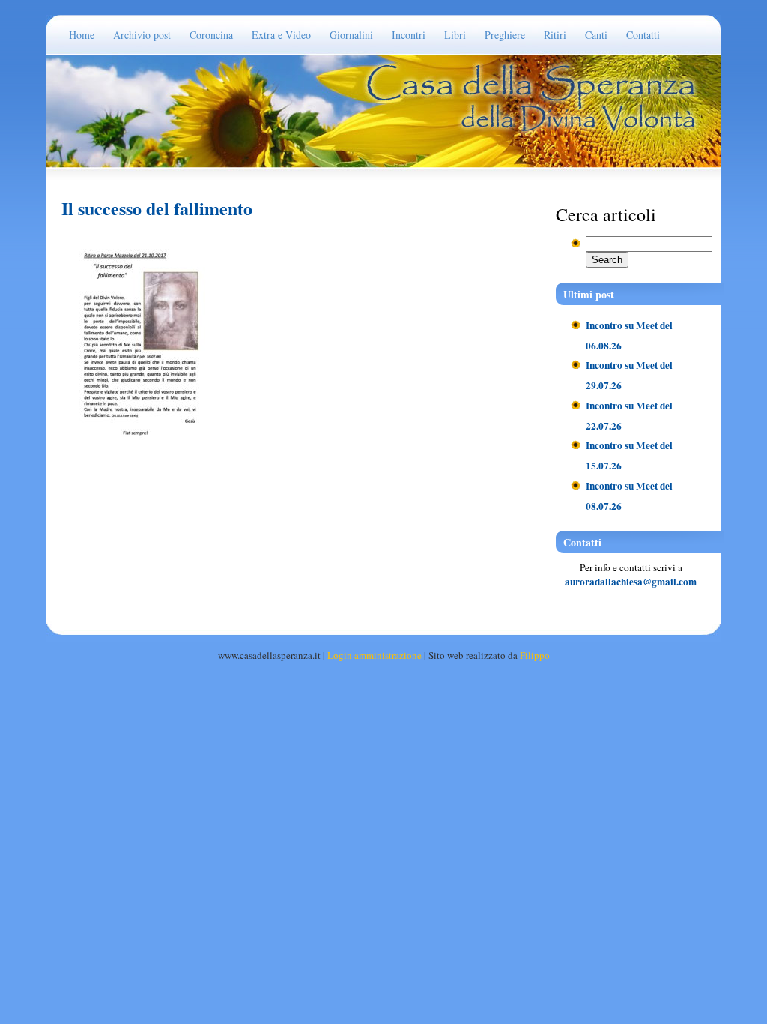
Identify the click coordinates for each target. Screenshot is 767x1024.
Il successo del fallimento (156, 208)
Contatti (643, 35)
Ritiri (555, 35)
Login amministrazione (374, 655)
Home (81, 35)
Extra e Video (281, 35)
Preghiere (505, 35)
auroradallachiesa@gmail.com (631, 581)
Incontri (408, 35)
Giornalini (351, 35)
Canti (596, 35)
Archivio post (142, 35)
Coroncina (211, 35)
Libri (455, 35)
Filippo (535, 655)
